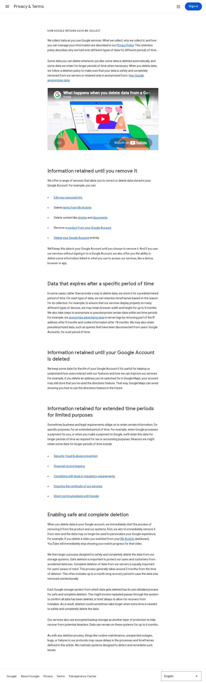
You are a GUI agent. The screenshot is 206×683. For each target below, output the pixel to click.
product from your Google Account (89, 227)
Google (12, 676)
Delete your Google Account (71, 237)
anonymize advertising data (86, 317)
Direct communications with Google (76, 496)
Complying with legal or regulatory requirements (84, 476)
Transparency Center (82, 676)
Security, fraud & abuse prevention (76, 456)
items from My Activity (77, 207)
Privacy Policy (125, 45)
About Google (30, 676)
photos (82, 217)
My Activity (127, 538)
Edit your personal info (68, 197)
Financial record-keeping (69, 466)
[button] (7, 6)
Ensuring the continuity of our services (78, 486)
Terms (61, 676)
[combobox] (181, 676)
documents (100, 217)
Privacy (48, 676)
